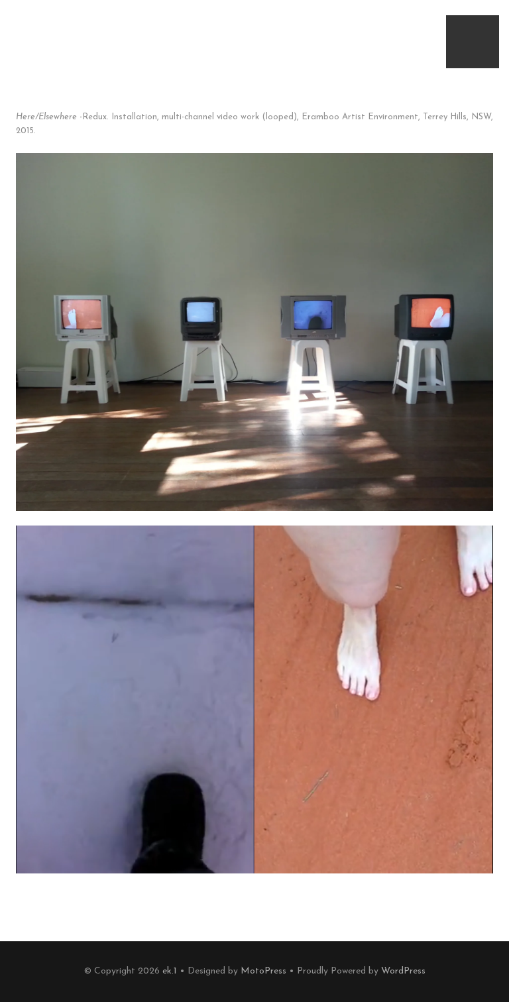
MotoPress (263, 971)
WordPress (403, 971)
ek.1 (169, 971)
